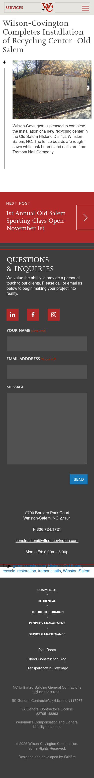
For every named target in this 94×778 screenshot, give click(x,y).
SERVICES (14, 7)
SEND (79, 479)
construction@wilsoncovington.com (47, 540)
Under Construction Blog (47, 658)
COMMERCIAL (47, 590)
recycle (9, 571)
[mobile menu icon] (85, 8)
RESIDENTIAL (47, 601)
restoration (26, 571)
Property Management (47, 623)
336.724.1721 (49, 529)
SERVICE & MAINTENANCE (47, 634)
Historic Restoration (47, 612)
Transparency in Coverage (47, 667)
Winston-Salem (76, 571)
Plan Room (47, 649)
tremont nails (49, 571)
